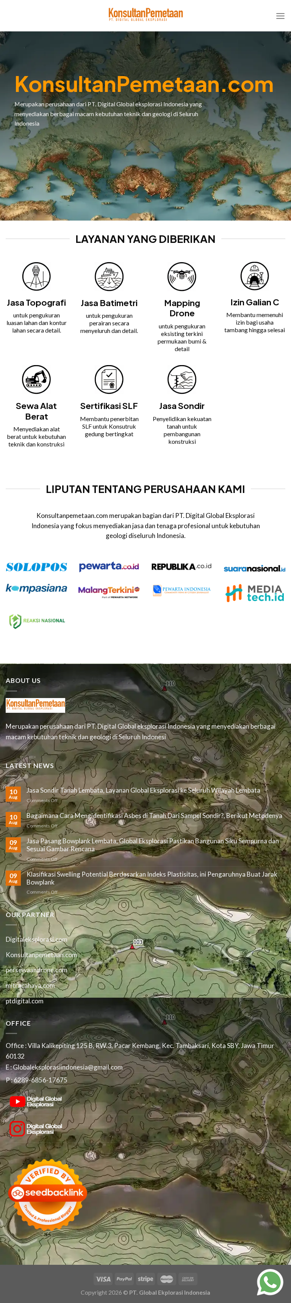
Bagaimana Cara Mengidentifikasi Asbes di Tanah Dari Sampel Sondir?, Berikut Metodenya (154, 815)
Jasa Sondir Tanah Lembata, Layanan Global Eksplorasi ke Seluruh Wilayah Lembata (143, 790)
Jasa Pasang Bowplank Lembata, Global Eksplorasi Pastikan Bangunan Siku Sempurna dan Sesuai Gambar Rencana (153, 845)
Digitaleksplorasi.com (36, 939)
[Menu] (280, 16)
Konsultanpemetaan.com (41, 955)
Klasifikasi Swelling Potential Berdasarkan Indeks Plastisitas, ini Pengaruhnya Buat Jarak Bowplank (152, 878)
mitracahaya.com (30, 985)
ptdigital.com (25, 1001)
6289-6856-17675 (40, 1080)
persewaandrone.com (36, 970)
